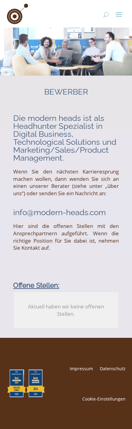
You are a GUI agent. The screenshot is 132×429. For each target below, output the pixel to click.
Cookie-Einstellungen (104, 399)
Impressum (81, 368)
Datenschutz (113, 368)
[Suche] (104, 14)
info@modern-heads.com (59, 212)
